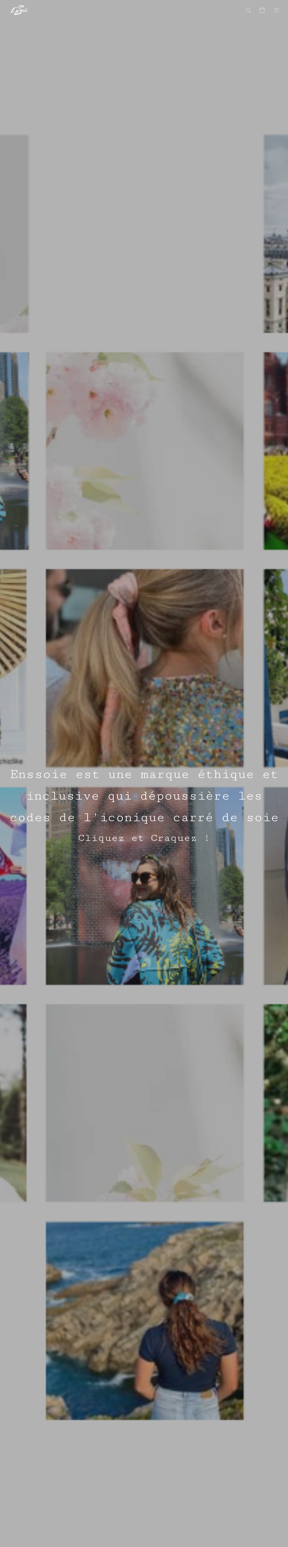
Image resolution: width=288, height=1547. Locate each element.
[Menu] (276, 10)
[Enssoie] (19, 10)
